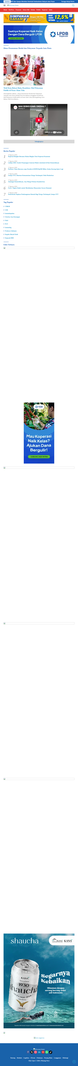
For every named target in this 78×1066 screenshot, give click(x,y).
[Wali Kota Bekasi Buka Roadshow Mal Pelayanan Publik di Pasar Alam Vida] (24, 70)
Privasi (33, 1058)
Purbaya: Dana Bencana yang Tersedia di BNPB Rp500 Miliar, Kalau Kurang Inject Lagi (35, 169)
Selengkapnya (39, 141)
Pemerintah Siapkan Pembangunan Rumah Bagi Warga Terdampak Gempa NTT (33, 194)
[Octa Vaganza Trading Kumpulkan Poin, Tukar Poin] (39, 1038)
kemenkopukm (9, 213)
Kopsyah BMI (9, 238)
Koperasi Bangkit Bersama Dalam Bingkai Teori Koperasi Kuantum (29, 156)
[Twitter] (31, 1052)
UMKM (7, 206)
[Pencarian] (73, 5)
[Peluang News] (13, 5)
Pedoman (40, 1058)
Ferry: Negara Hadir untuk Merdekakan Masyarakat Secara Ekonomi (29, 188)
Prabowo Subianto (11, 231)
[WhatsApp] (46, 1052)
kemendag (8, 227)
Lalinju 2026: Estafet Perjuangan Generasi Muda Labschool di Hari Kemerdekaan (33, 163)
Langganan (57, 1058)
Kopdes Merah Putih (11, 234)
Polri (6, 220)
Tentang (12, 1058)
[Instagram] (35, 1052)
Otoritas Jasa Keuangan (12, 217)
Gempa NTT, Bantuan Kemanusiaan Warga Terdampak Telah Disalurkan (31, 175)
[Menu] (5, 5)
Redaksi (19, 1058)
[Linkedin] (39, 1052)
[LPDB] (39, 433)
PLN (6, 224)
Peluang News (45, 1061)
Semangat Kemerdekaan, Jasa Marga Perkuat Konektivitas (26, 181)
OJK (6, 210)
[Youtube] (43, 1052)
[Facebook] (28, 1052)
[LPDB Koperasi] (39, 34)
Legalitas (26, 1058)
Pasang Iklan (48, 1058)
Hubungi (65, 1058)
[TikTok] (50, 1052)
